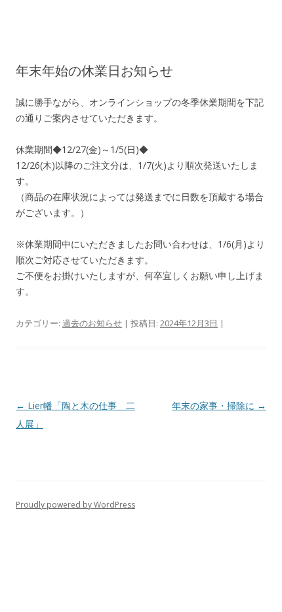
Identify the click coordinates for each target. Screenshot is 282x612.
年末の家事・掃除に (219, 405)
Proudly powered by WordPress (75, 504)
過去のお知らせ (92, 323)
